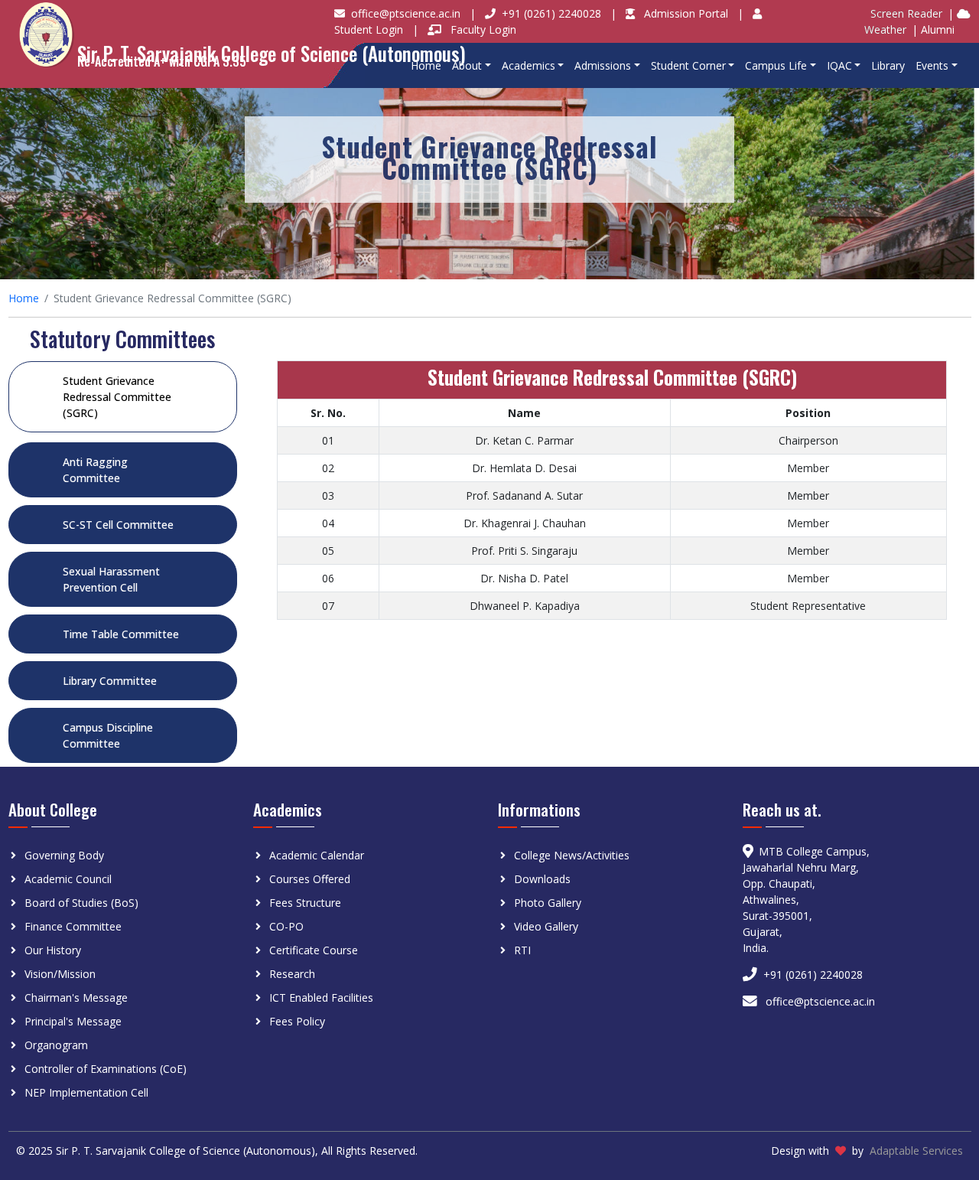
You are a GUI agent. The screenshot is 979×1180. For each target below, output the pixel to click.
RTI (522, 950)
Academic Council (68, 879)
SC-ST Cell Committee (118, 524)
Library (888, 65)
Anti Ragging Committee (95, 470)
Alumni (938, 29)
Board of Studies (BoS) (81, 902)
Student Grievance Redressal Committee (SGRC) (117, 396)
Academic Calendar (316, 855)
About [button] (467, 65)
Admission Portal (687, 13)
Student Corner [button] (688, 65)
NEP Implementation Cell (86, 1092)
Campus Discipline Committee (108, 735)
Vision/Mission (60, 973)
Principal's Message (73, 1021)
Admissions (602, 65)
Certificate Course (313, 950)
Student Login (370, 29)
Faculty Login (483, 29)
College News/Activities (571, 855)
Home (426, 65)
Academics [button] (528, 65)
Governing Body (64, 855)
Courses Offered (309, 879)
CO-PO (286, 926)
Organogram (56, 1045)
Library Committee (110, 680)
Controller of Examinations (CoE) (105, 1068)
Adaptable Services (916, 1150)
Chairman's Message (76, 997)
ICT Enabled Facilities (321, 997)
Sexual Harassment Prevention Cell (111, 579)
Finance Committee (73, 926)
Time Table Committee (121, 634)
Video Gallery (546, 926)
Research (292, 973)
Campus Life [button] (776, 65)
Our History (52, 950)
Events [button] (932, 65)
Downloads (542, 879)
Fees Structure (305, 902)
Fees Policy (297, 1021)
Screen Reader (906, 13)
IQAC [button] (839, 65)
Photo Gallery (547, 902)
